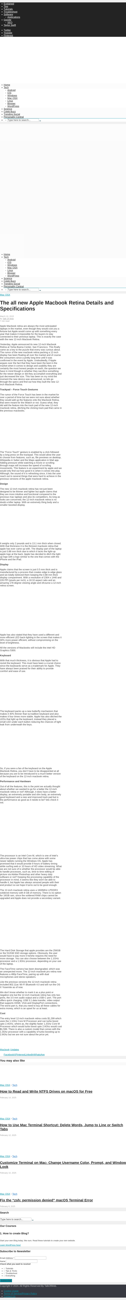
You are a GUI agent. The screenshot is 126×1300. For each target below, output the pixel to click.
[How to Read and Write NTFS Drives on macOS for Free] (17, 1082)
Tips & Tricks (11, 1271)
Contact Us (9, 1296)
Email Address (7, 1258)
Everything (10, 1276)
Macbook (5, 1049)
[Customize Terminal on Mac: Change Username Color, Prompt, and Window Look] (17, 1153)
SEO (9, 22)
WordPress (13, 106)
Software (8, 14)
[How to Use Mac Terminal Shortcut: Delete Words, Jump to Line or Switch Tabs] (17, 1116)
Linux (10, 101)
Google (7, 19)
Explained (9, 3)
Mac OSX (12, 98)
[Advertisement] (63, 68)
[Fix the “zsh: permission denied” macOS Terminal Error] (17, 1191)
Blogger (11, 103)
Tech (6, 87)
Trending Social (12, 114)
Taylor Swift (10, 25)
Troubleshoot (10, 11)
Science (8, 109)
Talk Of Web (8, 318)
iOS (9, 92)
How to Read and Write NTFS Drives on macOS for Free (46, 1091)
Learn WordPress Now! (10, 1245)
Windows (12, 95)
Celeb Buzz (10, 111)
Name (3, 1261)
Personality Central (14, 117)
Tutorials (8, 9)
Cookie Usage (11, 1291)
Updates (14, 1049)
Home (7, 84)
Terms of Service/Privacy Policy (20, 1293)
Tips (6, 6)
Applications (13, 17)
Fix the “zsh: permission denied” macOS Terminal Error (46, 1200)
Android (11, 90)
